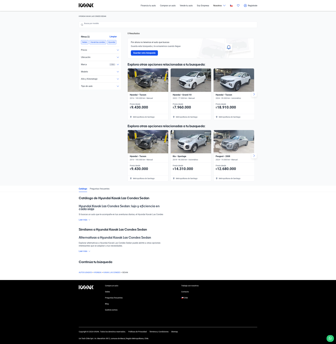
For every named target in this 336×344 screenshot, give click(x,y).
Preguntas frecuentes (99, 189)
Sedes (107, 292)
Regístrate (252, 5)
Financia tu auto (148, 5)
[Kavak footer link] (86, 298)
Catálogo (83, 189)
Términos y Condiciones (159, 332)
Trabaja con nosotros (190, 286)
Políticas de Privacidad (137, 332)
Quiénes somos (111, 310)
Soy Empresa (203, 5)
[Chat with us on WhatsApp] (330, 338)
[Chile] (231, 6)
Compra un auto (111, 286)
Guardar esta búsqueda (144, 53)
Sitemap (174, 332)
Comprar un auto (168, 5)
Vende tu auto (186, 5)
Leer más (83, 220)
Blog (107, 304)
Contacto (185, 292)
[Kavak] (86, 5)
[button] (84, 42)
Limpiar (113, 36)
